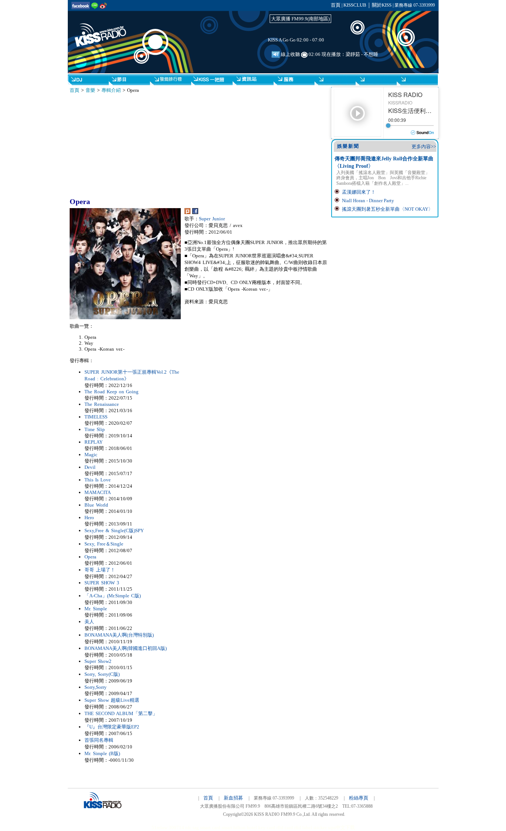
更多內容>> (424, 146)
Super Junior (212, 218)
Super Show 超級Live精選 (111, 700)
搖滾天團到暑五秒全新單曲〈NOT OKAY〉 (387, 209)
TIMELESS (95, 417)
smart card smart (216, 827)
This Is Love (97, 480)
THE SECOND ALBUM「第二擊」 (120, 713)
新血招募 (233, 798)
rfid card (284, 827)
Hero (89, 517)
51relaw (159, 827)
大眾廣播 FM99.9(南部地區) (300, 18)
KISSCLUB (354, 5)
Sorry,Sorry (95, 687)
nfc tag (192, 827)
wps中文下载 (341, 827)
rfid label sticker (310, 827)
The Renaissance (101, 404)
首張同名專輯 (98, 740)
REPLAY (93, 442)
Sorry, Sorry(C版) (102, 674)
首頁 (335, 5)
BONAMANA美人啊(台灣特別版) (119, 635)
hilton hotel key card (254, 827)
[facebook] (195, 212)
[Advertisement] (138, 145)
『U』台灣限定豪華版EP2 (111, 727)
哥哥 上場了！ (99, 570)
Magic (90, 454)
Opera (90, 557)
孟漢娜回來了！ (359, 192)
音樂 (90, 90)
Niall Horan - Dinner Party (368, 200)
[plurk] (187, 212)
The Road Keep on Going (111, 391)
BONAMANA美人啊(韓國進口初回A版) (125, 648)
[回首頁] (105, 28)
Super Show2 (97, 661)
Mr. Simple (95, 608)
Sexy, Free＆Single (103, 544)
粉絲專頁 (358, 798)
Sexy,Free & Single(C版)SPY (114, 530)
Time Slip (94, 429)
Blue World (96, 505)
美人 (89, 621)
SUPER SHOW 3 (101, 582)
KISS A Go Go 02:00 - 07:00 (296, 40)
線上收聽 (290, 54)
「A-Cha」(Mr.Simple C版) (112, 595)
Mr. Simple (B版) (102, 753)
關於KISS (382, 5)
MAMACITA (97, 492)
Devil (90, 467)
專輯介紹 (111, 90)
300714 (176, 827)
